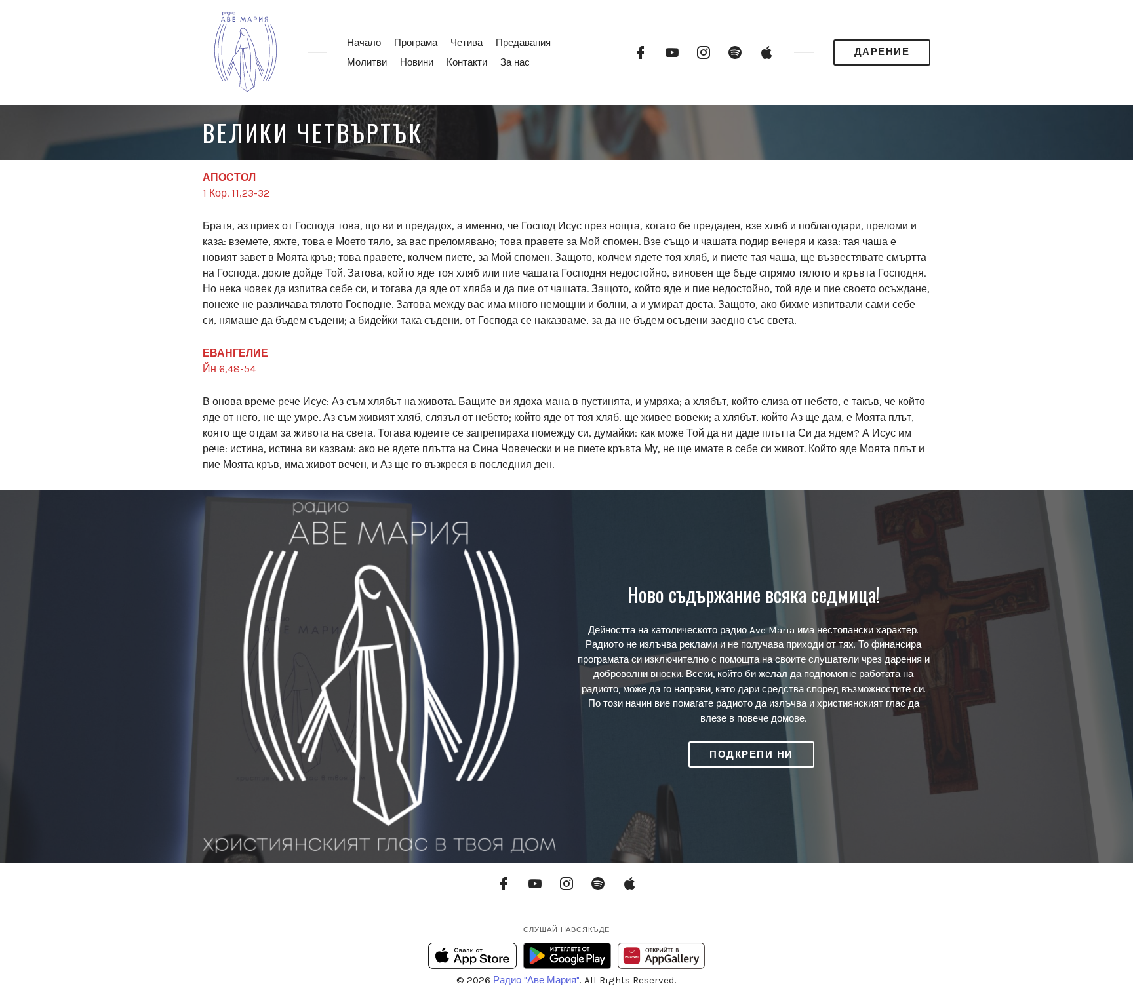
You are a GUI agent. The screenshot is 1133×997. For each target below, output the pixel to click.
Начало (364, 43)
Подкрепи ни (751, 754)
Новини (416, 62)
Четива (466, 43)
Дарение (882, 52)
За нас (515, 62)
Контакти (467, 62)
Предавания (523, 43)
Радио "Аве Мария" (536, 980)
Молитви (367, 62)
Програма (415, 43)
